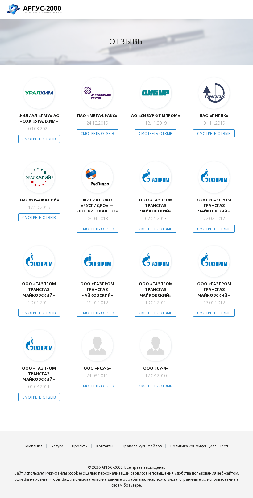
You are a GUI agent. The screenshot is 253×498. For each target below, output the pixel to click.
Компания (33, 446)
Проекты (80, 446)
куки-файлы (56, 473)
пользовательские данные (97, 479)
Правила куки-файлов (142, 446)
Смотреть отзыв (39, 139)
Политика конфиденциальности (200, 446)
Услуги (57, 446)
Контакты (104, 446)
